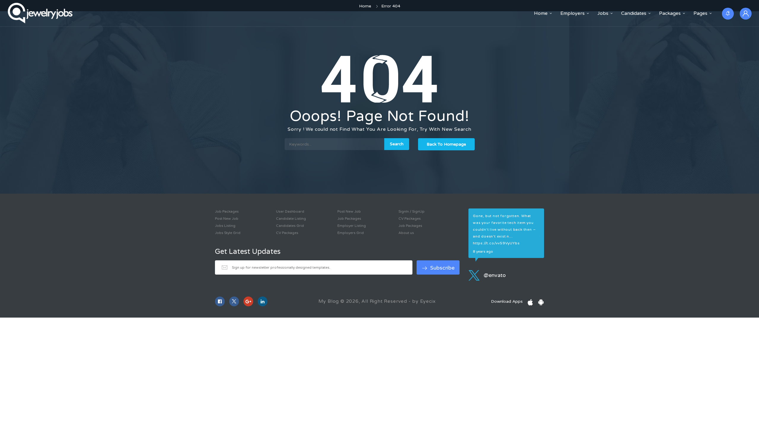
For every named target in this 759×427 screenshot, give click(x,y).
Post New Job (226, 218)
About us (406, 233)
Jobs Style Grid (227, 233)
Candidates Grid (290, 226)
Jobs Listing (225, 226)
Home (541, 13)
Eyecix (428, 301)
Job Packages (227, 211)
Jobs (602, 13)
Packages (670, 13)
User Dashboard (290, 211)
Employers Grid (350, 233)
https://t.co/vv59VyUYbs (496, 243)
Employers (572, 13)
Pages (700, 13)
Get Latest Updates (247, 252)
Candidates (633, 13)
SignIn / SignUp (411, 211)
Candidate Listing (291, 218)
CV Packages (287, 233)
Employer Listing (351, 226)
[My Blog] (40, 13)
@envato (494, 275)
